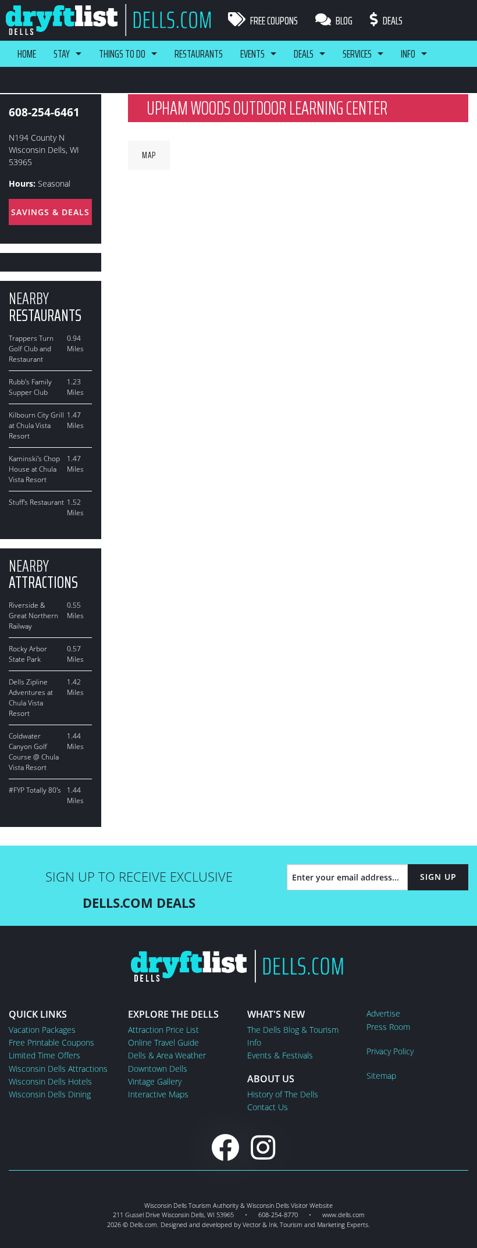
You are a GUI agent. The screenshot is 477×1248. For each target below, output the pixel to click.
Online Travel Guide (163, 1042)
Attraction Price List (163, 1029)
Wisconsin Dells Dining (50, 1094)
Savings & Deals (50, 211)
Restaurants (199, 53)
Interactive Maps (158, 1094)
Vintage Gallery (154, 1081)
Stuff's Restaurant (36, 502)
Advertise (383, 1013)
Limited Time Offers (44, 1055)
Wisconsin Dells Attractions (58, 1068)
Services (357, 53)
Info (408, 53)
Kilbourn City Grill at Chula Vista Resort (36, 425)
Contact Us (267, 1106)
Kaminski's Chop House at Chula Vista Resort (34, 469)
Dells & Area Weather (167, 1055)
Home (26, 53)
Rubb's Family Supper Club (30, 387)
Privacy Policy (390, 1051)
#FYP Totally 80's (35, 790)
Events (252, 53)
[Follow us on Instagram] (263, 1147)
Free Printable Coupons (51, 1042)
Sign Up (438, 876)
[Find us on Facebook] (225, 1147)
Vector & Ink (260, 1224)
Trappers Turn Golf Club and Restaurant (31, 348)
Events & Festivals (280, 1055)
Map (149, 155)
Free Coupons (273, 20)
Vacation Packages (42, 1029)
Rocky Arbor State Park (28, 654)
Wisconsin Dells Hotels (50, 1081)
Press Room (388, 1026)
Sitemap (381, 1075)
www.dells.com (343, 1214)
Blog (343, 20)
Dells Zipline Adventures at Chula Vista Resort (31, 697)
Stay (62, 53)
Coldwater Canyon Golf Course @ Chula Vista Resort (34, 751)
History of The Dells (282, 1094)
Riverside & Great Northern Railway (33, 615)
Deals (392, 20)
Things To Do (122, 53)
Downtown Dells (157, 1068)
